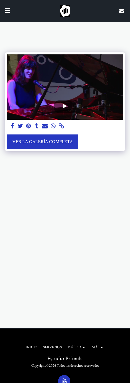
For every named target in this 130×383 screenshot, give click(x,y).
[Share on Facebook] (12, 126)
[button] (7, 10)
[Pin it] (29, 126)
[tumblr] (37, 126)
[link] (61, 126)
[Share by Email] (45, 126)
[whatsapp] (53, 126)
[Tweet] (21, 126)
